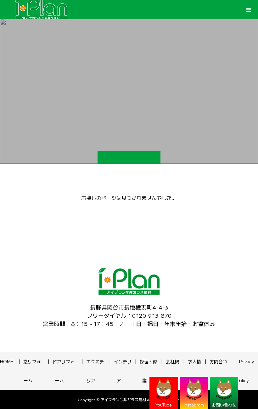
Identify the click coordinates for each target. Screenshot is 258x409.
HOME (6, 361)
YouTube (163, 405)
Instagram (194, 405)
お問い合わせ (224, 405)
